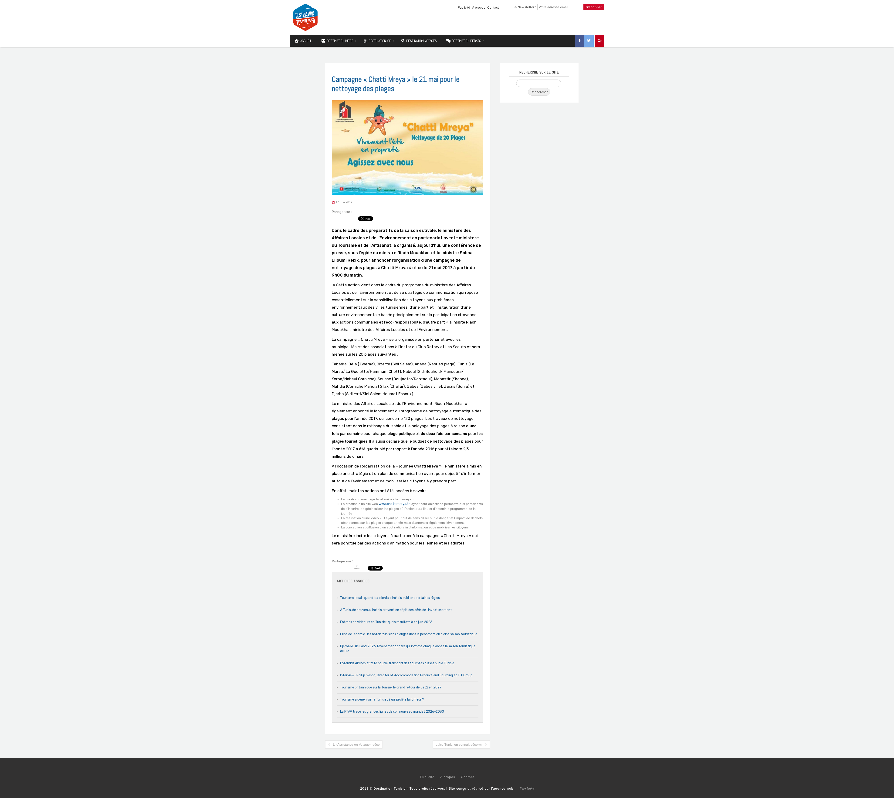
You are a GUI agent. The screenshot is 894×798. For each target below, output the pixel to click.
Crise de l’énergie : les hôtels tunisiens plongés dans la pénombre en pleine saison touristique (408, 634)
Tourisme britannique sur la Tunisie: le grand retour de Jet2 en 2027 (390, 687)
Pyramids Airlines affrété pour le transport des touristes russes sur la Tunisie (397, 663)
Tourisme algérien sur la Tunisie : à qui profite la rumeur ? (382, 699)
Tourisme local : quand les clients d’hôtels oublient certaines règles (390, 598)
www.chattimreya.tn (394, 504)
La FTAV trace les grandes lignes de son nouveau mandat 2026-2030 (392, 712)
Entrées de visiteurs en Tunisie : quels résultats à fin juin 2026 (386, 622)
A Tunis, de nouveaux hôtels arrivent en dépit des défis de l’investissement (396, 610)
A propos (478, 7)
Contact (493, 7)
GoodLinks (526, 788)
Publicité (464, 7)
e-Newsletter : (525, 7)
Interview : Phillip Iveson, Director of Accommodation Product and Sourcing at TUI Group (406, 675)
